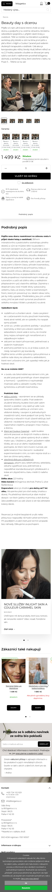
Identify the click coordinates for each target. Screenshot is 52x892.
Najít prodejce (8, 852)
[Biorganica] (21, 3)
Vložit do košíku (26, 176)
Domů (5, 17)
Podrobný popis (26, 214)
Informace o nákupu (11, 845)
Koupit (14, 708)
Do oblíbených (27, 183)
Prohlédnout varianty (13, 702)
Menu (9, 4)
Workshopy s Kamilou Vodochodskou (38, 687)
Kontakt (5, 788)
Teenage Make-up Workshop (13, 687)
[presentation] (47, 685)
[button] (25, 716)
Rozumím (26, 888)
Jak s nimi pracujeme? (30, 879)
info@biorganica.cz (13, 801)
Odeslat (43, 744)
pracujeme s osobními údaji (29, 753)
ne (26, 883)
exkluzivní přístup (18, 759)
